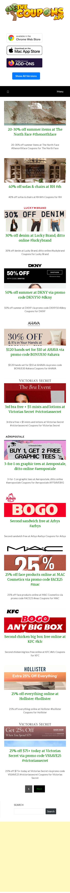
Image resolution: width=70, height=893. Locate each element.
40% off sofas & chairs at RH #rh (35, 187)
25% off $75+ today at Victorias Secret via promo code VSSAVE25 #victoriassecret (35, 756)
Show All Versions (26, 75)
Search (18, 804)
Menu (60, 91)
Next (39, 788)
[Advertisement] (35, 857)
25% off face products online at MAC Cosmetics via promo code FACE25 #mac (35, 579)
